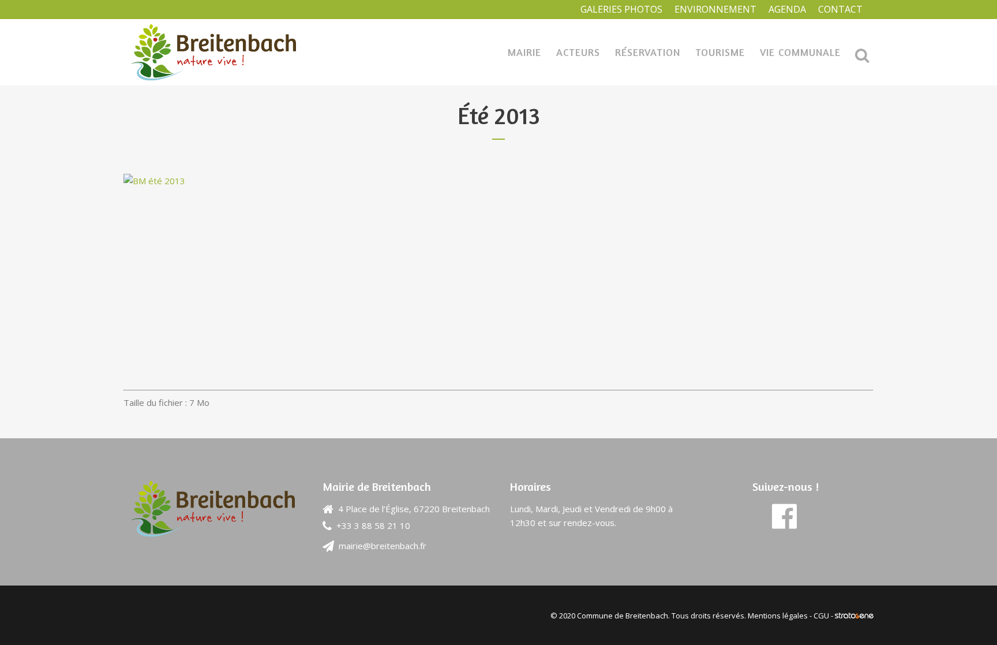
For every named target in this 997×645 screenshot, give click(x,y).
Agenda (787, 9)
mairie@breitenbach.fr (382, 545)
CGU (821, 615)
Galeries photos (621, 9)
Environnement (715, 9)
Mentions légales (778, 615)
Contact (840, 9)
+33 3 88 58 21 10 (373, 525)
